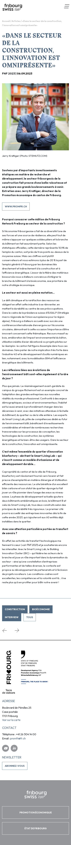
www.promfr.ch (16, 206)
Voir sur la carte (11, 720)
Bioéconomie (41, 609)
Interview (11, 617)
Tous (29, 617)
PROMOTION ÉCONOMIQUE (35, 812)
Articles (16, 21)
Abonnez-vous (15, 765)
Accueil (6, 21)
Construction (15, 609)
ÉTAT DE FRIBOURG (35, 828)
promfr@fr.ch (18, 738)
